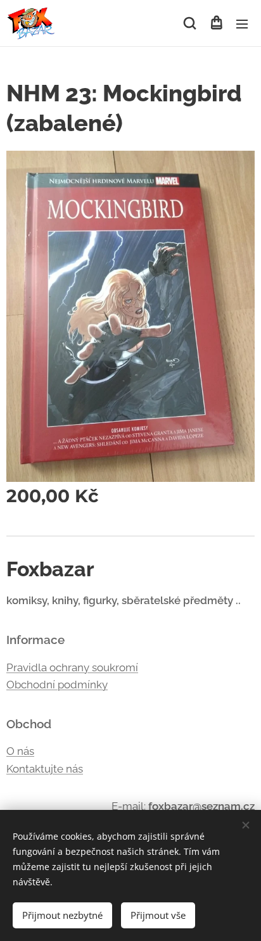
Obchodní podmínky (57, 684)
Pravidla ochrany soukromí (72, 667)
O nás (20, 751)
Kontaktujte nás (44, 768)
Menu (242, 23)
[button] (189, 23)
